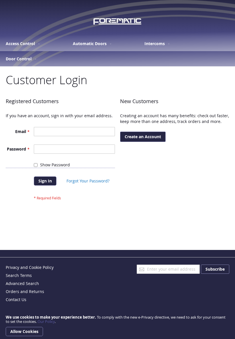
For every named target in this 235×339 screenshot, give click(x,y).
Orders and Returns (25, 291)
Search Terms (19, 275)
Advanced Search (22, 283)
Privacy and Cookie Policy (30, 267)
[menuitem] (21, 43)
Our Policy (46, 321)
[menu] (117, 51)
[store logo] (117, 21)
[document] (117, 325)
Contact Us (16, 299)
